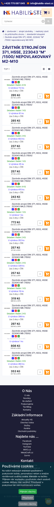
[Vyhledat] (48, 21)
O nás (27, 395)
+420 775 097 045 (14, 3)
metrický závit (42, 31)
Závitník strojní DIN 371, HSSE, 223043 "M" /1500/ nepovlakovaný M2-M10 (24, 38)
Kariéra (27, 428)
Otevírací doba (27, 422)
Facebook (27, 441)
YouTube (27, 447)
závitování (11, 31)
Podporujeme (27, 404)
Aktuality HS (27, 419)
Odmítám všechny (28, 504)
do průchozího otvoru (14, 34)
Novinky (27, 398)
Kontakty (27, 410)
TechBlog (27, 407)
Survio (27, 455)
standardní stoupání (36, 34)
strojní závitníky (26, 31)
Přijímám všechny (28, 491)
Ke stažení (27, 401)
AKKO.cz (27, 449)
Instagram (27, 444)
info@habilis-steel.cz (41, 3)
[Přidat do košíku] (47, 96)
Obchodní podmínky (27, 431)
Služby (27, 425)
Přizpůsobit (28, 498)
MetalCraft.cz (27, 452)
